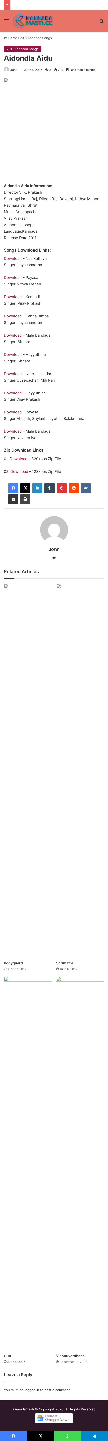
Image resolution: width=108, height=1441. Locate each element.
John (13, 70)
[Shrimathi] (80, 771)
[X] (25, 488)
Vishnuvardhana (70, 1356)
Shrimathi (64, 963)
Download (13, 258)
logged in (32, 1390)
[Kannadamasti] (33, 21)
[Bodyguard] (28, 771)
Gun (7, 1356)
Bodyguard (13, 963)
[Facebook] (13, 488)
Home (12, 38)
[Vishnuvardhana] (80, 1164)
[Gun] (28, 1164)
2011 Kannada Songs (36, 38)
